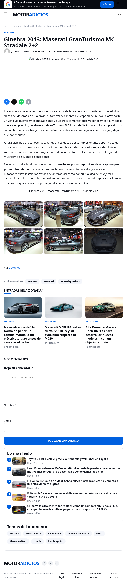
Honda (37, 541)
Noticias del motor (78, 533)
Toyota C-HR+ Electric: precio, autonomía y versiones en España (67, 459)
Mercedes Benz (18, 541)
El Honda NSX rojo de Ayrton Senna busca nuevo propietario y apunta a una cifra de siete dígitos (72, 482)
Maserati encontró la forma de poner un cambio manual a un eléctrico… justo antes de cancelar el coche (22, 334)
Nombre (10, 405)
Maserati (49, 281)
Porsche (14, 533)
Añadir (107, 4)
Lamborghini (55, 541)
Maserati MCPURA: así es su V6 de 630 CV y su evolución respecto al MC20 (63, 333)
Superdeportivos (70, 281)
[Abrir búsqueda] (120, 14)
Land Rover (54, 533)
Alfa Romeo (92, 321)
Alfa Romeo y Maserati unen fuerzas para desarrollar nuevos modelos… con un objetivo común (102, 334)
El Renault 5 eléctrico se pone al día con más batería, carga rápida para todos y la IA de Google (72, 495)
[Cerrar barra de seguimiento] (119, 4)
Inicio (6, 26)
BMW (99, 533)
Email (8, 421)
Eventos (17, 26)
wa (21, 101)
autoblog (15, 267)
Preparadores (33, 533)
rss (56, 563)
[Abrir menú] (7, 14)
